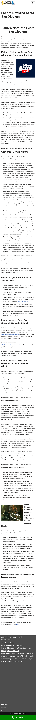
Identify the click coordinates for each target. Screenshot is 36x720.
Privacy (3, 710)
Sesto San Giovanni (23, 301)
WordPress (23, 713)
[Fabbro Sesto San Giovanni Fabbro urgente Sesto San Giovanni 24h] (8, 3)
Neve (11, 713)
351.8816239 (9, 643)
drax (4, 20)
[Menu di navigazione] (33, 3)
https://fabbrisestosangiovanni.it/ (10, 334)
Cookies (3, 707)
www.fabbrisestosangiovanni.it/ (15, 645)
